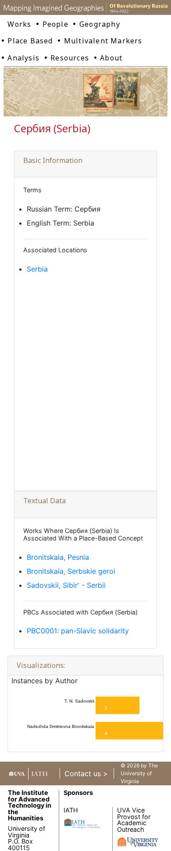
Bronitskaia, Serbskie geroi (71, 571)
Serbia (37, 269)
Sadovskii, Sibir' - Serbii (66, 585)
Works (19, 24)
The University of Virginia (139, 773)
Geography (99, 24)
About (111, 58)
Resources (69, 58)
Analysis (23, 58)
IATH (71, 810)
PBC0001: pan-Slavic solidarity (78, 630)
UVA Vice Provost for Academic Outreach (133, 819)
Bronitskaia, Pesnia (58, 557)
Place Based (30, 41)
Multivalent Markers (103, 41)
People (55, 24)
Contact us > (86, 773)
